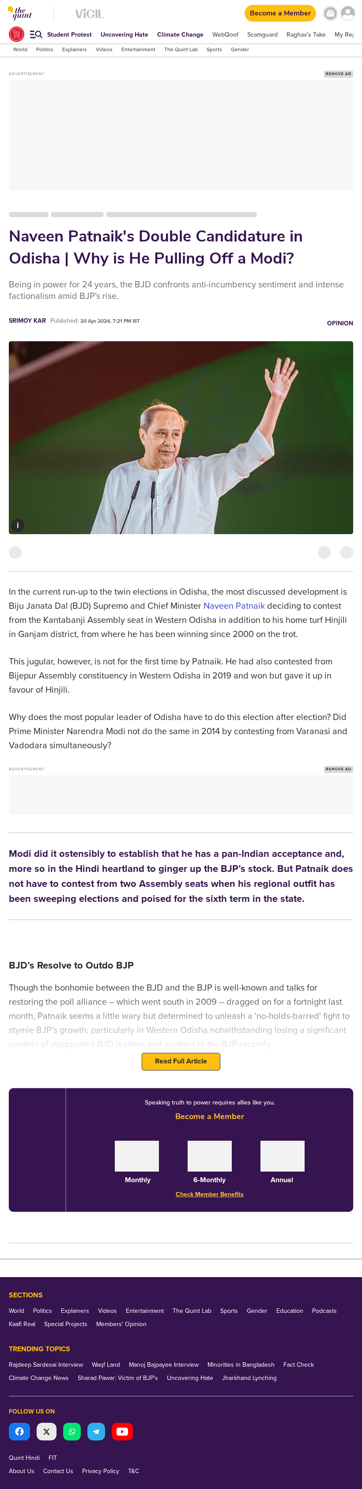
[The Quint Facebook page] (19, 1433)
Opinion (340, 323)
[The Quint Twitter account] (47, 1433)
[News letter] (330, 13)
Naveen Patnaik (234, 606)
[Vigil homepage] (89, 18)
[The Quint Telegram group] (96, 1433)
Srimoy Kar (27, 320)
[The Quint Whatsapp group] (72, 1433)
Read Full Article (181, 1061)
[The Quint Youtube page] (122, 1433)
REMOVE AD (338, 74)
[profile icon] (347, 13)
